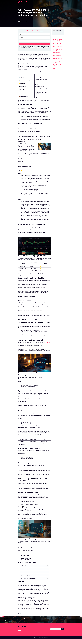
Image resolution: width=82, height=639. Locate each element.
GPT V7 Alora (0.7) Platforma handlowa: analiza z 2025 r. (55, 618)
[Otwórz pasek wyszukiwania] (62, 2)
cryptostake (39, 637)
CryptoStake (25, 2)
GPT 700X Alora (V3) (22, 52)
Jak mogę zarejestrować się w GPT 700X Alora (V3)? (28, 578)
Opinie (20, 613)
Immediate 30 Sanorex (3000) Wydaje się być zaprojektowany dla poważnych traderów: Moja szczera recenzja (57, 42)
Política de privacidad (38, 626)
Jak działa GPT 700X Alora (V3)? (25, 568)
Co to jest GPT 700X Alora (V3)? (25, 565)
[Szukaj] (62, 629)
